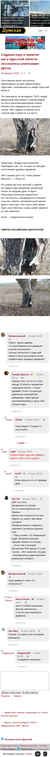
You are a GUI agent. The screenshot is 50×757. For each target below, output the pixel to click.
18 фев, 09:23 (35, 574)
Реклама (25, 50)
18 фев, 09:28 (32, 419)
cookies (28, 754)
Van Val (16, 499)
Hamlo (18, 419)
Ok (37, 754)
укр (40, 30)
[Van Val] (6, 499)
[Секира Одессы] (6, 374)
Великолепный (17, 336)
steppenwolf (23, 653)
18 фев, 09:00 (25, 451)
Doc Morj (13, 631)
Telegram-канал (27, 749)
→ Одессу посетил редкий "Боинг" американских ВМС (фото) (19, 724)
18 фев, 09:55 (28, 631)
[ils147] (8, 473)
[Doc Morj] (3, 631)
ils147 (18, 473)
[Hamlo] (8, 419)
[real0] (4, 451)
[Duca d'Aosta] (8, 600)
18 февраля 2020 (10, 73)
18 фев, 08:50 (35, 336)
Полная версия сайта (9, 746)
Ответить (13, 366)
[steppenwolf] (7, 653)
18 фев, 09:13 (35, 473)
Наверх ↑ (18, 696)
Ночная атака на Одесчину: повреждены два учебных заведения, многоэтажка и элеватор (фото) (13, 22)
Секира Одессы (20, 374)
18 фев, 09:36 (29, 499)
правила (40, 455)
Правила (5, 696)
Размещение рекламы (28, 746)
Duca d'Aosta (23, 599)
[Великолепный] (3, 336)
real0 (12, 451)
